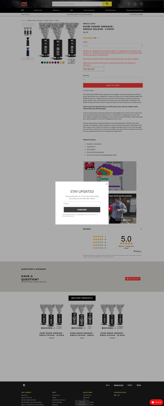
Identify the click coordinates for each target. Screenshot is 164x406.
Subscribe (82, 209)
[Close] (107, 184)
